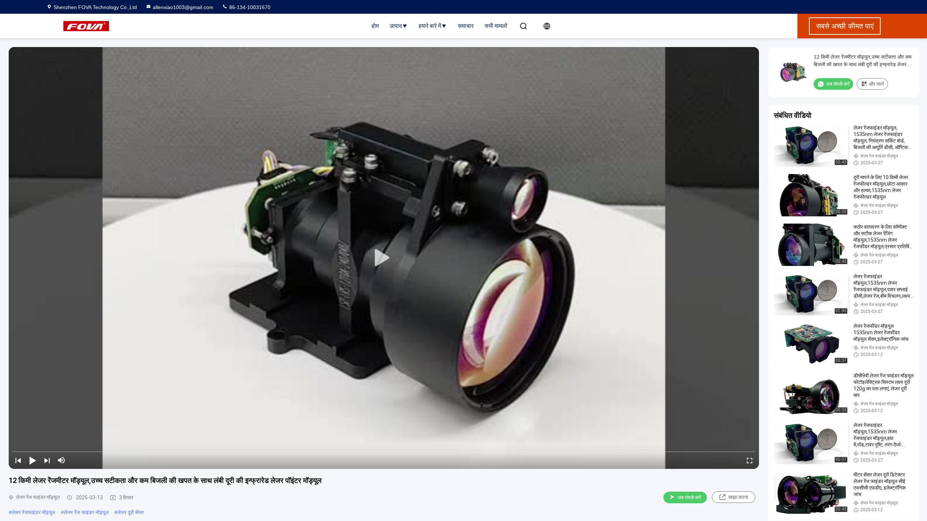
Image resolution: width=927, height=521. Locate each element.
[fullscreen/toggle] (749, 460)
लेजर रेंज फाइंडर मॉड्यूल (86, 512)
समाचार (466, 26)
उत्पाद (396, 26)
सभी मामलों (496, 26)
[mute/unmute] (61, 460)
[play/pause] (32, 460)
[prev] (18, 460)
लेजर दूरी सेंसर (130, 512)
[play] (384, 258)
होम (375, 26)
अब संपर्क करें (689, 497)
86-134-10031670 (249, 7)
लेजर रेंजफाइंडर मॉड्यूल (33, 512)
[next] (47, 460)
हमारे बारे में (430, 26)
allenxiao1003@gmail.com (183, 7)
